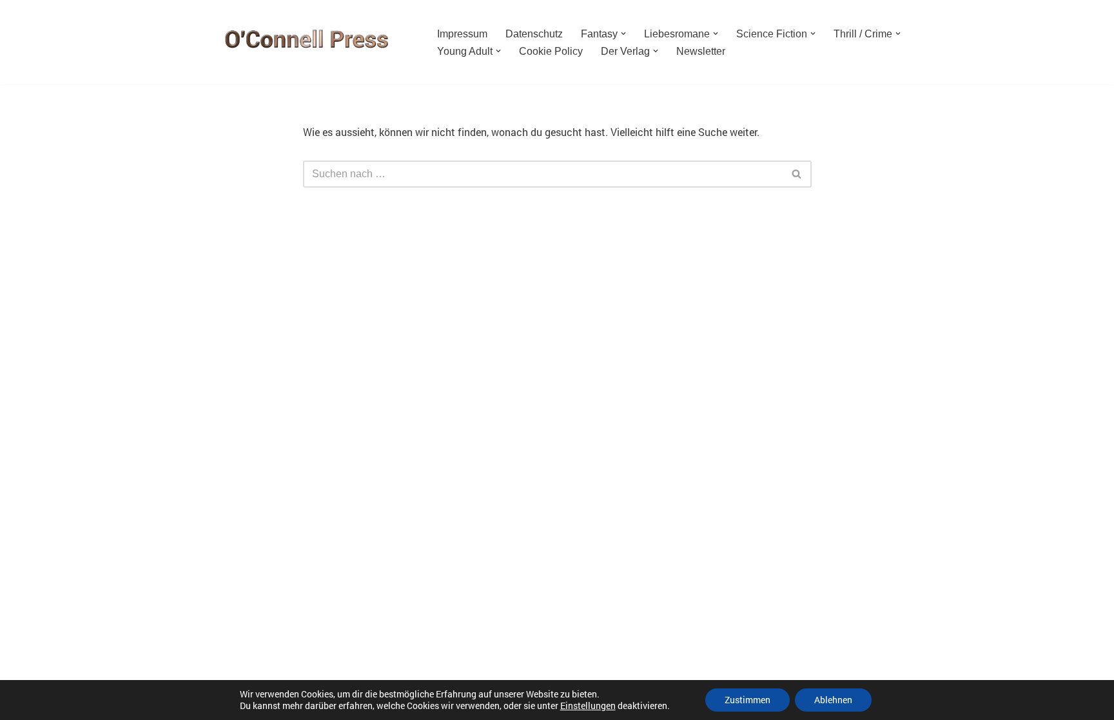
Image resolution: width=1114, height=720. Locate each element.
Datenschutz (534, 33)
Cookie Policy (551, 51)
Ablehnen (833, 700)
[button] (623, 33)
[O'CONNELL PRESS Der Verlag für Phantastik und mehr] (302, 42)
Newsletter (700, 51)
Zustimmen (747, 700)
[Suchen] (797, 174)
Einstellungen (588, 706)
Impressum (462, 33)
